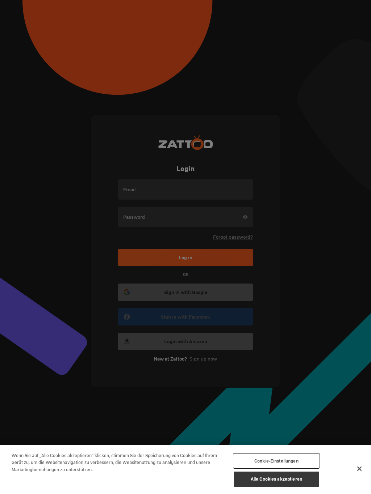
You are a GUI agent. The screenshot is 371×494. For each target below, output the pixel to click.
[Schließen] (359, 469)
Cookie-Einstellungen (276, 461)
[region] (185, 469)
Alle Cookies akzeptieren (276, 479)
